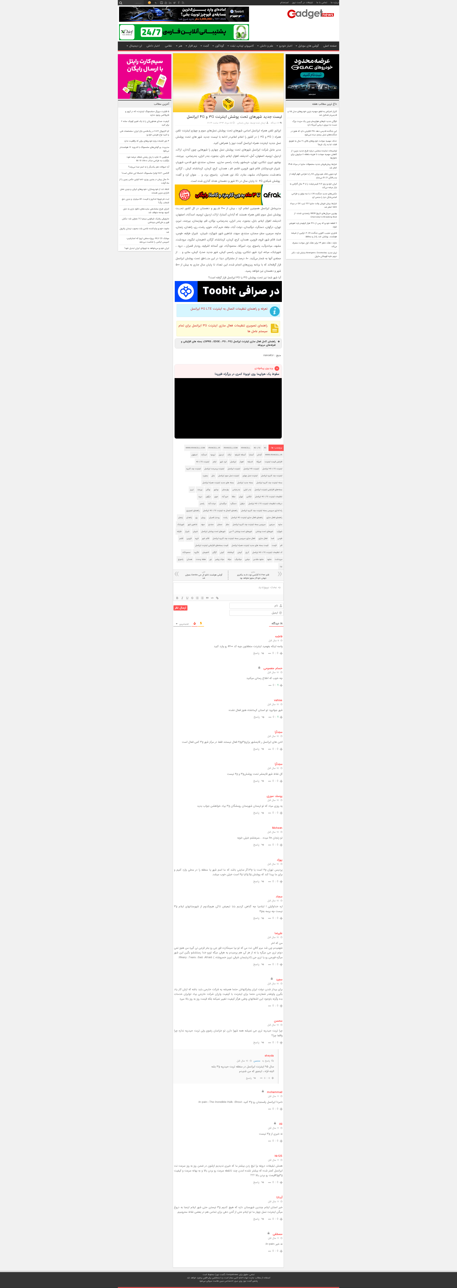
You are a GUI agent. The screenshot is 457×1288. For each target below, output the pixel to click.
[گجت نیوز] (310, 20)
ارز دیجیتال (135, 46)
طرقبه (179, 531)
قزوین (189, 538)
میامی (247, 559)
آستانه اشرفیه (240, 454)
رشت (225, 517)
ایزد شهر (223, 461)
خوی (216, 496)
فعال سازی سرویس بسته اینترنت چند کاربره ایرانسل (234, 538)
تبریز (192, 489)
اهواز (242, 461)
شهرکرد (279, 531)
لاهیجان (205, 552)
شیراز (187, 531)
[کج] (182, 598)
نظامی (168, 46)
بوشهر (216, 489)
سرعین (272, 524)
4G (265, 447)
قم (281, 545)
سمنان (219, 524)
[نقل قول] (207, 598)
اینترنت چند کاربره (193, 468)
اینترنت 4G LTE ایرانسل (272, 468)
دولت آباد (212, 503)
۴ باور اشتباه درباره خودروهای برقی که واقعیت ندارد (146, 141)
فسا (272, 538)
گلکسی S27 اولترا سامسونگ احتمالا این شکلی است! (145, 173)
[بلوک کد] (212, 598)
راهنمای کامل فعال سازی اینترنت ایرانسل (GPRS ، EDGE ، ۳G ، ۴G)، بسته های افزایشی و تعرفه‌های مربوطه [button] (228, 343)
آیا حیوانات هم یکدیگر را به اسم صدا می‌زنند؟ (148, 167)
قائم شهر (205, 538)
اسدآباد (204, 454)
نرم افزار (192, 46)
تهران (241, 496)
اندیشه (250, 461)
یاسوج (180, 559)
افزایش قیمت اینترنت (273, 461)
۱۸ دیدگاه (275, 123)
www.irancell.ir (273, 454)
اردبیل (221, 454)
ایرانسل (233, 461)
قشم (181, 538)
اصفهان (194, 454)
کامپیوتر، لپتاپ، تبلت (242, 46)
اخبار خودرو (285, 46)
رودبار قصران (214, 517)
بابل (213, 475)
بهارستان (225, 489)
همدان (189, 559)
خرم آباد (225, 496)
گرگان (214, 552)
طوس (280, 538)
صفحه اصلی (330, 46)
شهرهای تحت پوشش (264, 531)
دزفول (242, 503)
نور (210, 559)
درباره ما (335, 2)
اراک (229, 454)
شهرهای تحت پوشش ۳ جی (240, 531)
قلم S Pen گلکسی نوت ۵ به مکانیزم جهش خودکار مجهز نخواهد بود (253, 575)
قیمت (274, 545)
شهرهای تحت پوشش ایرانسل (213, 531)
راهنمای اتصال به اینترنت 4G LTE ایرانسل (220, 510)
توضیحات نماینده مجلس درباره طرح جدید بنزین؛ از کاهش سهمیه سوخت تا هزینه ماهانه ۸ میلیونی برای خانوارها (314, 154)
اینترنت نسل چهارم (250, 475)
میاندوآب (238, 559)
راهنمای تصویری (193, 510)
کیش (222, 552)
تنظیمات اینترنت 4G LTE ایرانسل (268, 496)
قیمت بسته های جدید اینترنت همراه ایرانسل (250, 545)
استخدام (284, 2)
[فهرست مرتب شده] (197, 598)
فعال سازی (263, 538)
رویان (203, 517)
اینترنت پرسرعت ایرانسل (214, 468)
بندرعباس (236, 489)
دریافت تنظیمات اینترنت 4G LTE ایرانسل (265, 503)
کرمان (240, 552)
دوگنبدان (223, 503)
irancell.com (230, 447)
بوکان (208, 489)
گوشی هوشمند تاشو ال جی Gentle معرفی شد (203, 575)
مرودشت (278, 559)
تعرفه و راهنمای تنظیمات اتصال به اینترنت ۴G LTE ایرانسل (228, 308)
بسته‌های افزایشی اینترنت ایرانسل (268, 489)
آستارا (251, 454)
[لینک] (217, 598)
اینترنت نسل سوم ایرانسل (228, 475)
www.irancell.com (195, 447)
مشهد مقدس (258, 559)
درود (200, 496)
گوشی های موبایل (308, 46)
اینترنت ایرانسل (234, 468)
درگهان (208, 496)
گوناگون (219, 46)
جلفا (233, 496)
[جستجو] (120, 2)
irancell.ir (214, 447)
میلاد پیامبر (219, 559)
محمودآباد (186, 552)
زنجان (180, 517)
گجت (206, 46)
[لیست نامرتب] (202, 598)
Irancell (245, 447)
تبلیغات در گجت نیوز (302, 2)
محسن (256, 1061)
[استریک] (192, 598)
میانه (229, 559)
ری (196, 517)
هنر (180, 46)
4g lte (257, 447)
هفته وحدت (201, 559)
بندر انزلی (247, 489)
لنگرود (196, 552)
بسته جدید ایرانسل (245, 482)
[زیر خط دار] (187, 598)
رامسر (202, 503)
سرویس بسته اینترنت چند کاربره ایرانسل (249, 524)
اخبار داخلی (153, 46)
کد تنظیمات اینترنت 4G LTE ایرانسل (267, 552)
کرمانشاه (231, 552)
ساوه (280, 524)
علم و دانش (266, 46)
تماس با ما (322, 2)
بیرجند (199, 489)
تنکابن (249, 496)
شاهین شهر (192, 524)
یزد (281, 566)
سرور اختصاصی (231, 1281)
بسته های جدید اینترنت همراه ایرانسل (218, 482)
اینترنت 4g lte (202, 461)
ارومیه (212, 454)
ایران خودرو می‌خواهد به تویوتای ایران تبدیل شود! (146, 248)
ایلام (214, 461)
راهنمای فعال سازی (274, 517)
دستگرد (233, 503)
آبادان (259, 454)
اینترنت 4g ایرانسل (251, 468)
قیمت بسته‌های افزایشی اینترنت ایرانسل (211, 545)
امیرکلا (258, 461)
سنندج (211, 524)
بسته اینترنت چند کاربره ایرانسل (269, 482)
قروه (197, 538)
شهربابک (180, 524)
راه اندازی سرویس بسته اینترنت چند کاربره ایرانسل (261, 510)
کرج (247, 552)
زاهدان (189, 517)
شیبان (195, 531)
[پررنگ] (177, 598)
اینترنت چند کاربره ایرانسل (271, 475)
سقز (227, 524)
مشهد (269, 559)
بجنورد (205, 475)
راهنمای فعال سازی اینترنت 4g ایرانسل (247, 517)
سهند (203, 524)
